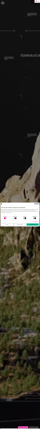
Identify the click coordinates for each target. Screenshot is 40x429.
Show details (35, 221)
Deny (7, 224)
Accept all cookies (33, 224)
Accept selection (20, 224)
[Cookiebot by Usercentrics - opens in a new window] (34, 204)
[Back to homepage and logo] (2, 2)
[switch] (15, 218)
